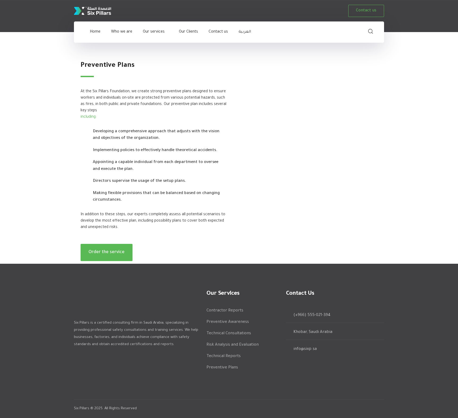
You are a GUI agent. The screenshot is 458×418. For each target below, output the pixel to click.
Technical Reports (223, 356)
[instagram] (116, 358)
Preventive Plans (222, 368)
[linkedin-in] (103, 358)
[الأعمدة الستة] (92, 11)
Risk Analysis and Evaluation (232, 345)
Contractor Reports (224, 311)
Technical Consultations (228, 333)
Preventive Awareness (227, 322)
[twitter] (76, 358)
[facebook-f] (90, 358)
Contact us (366, 11)
